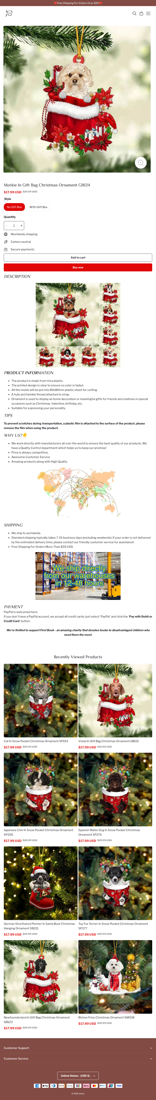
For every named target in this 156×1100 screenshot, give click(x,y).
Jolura (81, 1093)
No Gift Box (14, 207)
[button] (134, 13)
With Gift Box (38, 207)
